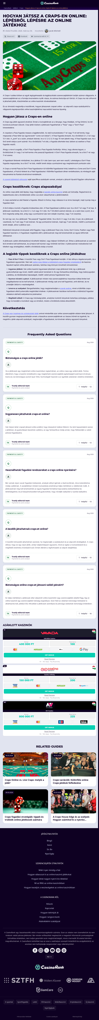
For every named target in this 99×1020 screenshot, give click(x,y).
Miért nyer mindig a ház (49, 870)
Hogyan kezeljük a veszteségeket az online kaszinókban (49, 887)
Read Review (49, 659)
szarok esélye (65, 288)
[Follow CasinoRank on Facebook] (35, 950)
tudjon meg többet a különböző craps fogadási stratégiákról (57, 262)
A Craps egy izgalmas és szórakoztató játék (21, 313)
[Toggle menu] (4, 3)
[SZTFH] (19, 980)
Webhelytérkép (77, 1016)
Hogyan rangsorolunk (49, 917)
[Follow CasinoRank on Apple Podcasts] (64, 950)
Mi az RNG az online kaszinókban (49, 883)
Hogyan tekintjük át (50, 912)
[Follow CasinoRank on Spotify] (58, 950)
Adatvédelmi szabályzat (49, 921)
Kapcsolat (49, 908)
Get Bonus (49, 655)
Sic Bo (49, 849)
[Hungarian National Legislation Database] (50, 980)
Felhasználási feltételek (24, 1016)
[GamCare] (44, 990)
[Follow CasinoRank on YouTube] (52, 950)
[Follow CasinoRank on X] (46, 950)
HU (48, 957)
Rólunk (49, 904)
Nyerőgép (49, 853)
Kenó (49, 845)
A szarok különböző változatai (15, 179)
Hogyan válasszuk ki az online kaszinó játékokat (49, 874)
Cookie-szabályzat (52, 1016)
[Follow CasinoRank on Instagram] (40, 950)
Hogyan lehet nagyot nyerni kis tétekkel (49, 878)
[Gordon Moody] (74, 980)
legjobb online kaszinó (53, 192)
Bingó (49, 840)
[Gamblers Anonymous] (91, 980)
